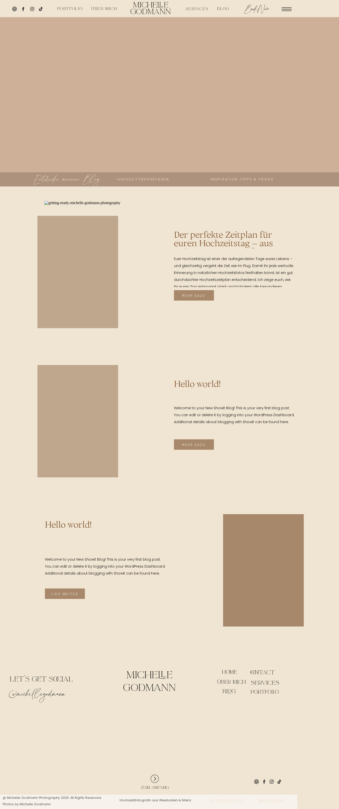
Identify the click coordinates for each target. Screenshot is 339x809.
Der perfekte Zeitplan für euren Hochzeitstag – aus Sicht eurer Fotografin (223, 242)
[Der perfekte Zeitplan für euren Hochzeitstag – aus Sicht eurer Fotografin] (96, 261)
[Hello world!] (96, 410)
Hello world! (197, 384)
